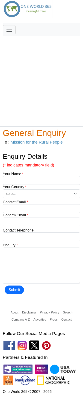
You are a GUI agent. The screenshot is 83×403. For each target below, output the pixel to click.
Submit (14, 290)
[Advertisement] (41, 79)
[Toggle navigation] (9, 29)
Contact (66, 319)
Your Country (15, 187)
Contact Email (15, 202)
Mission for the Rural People (37, 142)
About (14, 312)
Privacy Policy (49, 312)
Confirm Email (15, 215)
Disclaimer (29, 312)
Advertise (39, 319)
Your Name (13, 174)
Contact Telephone (18, 230)
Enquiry (10, 245)
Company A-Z (21, 319)
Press (54, 319)
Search (67, 312)
